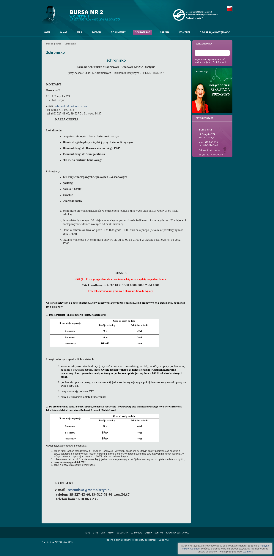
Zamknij (248, 551)
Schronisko (142, 32)
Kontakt (184, 32)
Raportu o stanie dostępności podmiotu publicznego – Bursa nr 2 (137, 539)
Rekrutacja (219, 90)
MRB (79, 32)
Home (46, 32)
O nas (63, 32)
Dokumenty (118, 32)
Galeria (164, 32)
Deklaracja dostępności (215, 32)
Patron (96, 32)
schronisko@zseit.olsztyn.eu (71, 106)
